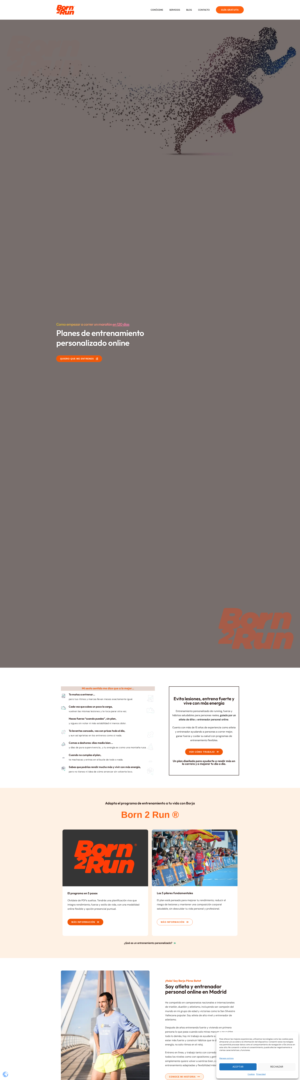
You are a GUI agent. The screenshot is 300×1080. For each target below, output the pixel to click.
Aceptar (238, 1066)
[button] (230, 9)
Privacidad (261, 1074)
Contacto (204, 9)
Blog (189, 9)
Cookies (251, 1074)
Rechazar (276, 1066)
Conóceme (157, 9)
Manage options (226, 1058)
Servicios (174, 9)
